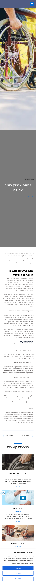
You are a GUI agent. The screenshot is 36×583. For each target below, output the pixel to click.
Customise (18, 573)
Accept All (18, 568)
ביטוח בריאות (18, 508)
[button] (3, 493)
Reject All (18, 579)
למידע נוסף (30, 427)
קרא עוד (18, 486)
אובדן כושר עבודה (18, 473)
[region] (18, 566)
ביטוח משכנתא (18, 543)
